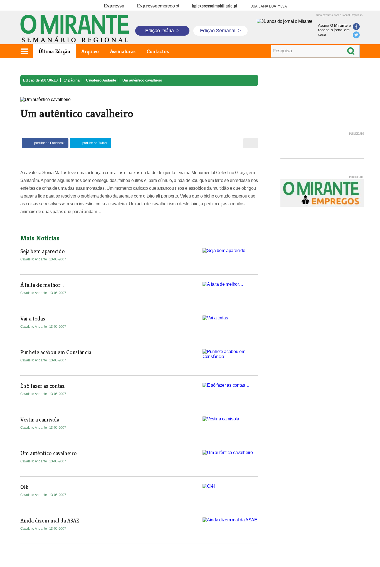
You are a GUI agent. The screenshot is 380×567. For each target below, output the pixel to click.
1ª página (71, 80)
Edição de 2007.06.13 (40, 80)
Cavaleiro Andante (101, 80)
